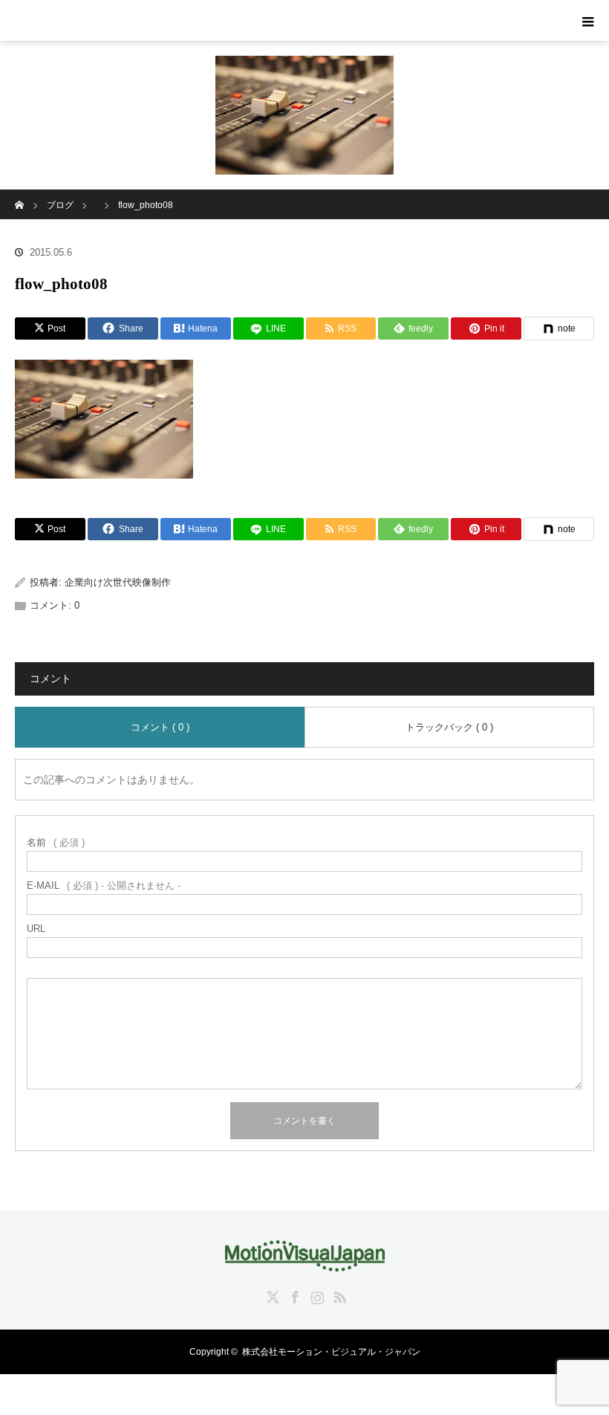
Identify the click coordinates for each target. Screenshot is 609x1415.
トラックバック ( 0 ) (449, 727)
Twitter (271, 1294)
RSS (338, 1294)
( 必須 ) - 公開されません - (103, 885)
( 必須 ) (56, 842)
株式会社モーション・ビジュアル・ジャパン (331, 1352)
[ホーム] (20, 195)
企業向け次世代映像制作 (118, 582)
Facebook (293, 1294)
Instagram (315, 1294)
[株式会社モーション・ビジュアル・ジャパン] (305, 1261)
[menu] (588, 21)
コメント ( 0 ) (160, 727)
